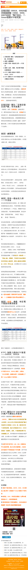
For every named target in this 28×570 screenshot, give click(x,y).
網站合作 (19, 559)
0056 (8, 29)
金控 (9, 302)
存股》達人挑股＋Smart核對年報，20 (13, 542)
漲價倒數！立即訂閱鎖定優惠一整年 (7, 532)
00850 (12, 29)
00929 (14, 30)
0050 (2, 29)
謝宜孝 (10, 30)
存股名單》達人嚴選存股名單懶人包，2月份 (15, 545)
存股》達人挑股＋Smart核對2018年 (13, 550)
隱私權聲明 (8, 561)
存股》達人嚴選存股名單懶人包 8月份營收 (15, 555)
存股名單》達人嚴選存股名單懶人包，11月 (15, 547)
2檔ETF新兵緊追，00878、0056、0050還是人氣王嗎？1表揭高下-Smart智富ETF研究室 (14, 490)
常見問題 (17, 561)
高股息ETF (20, 29)
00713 (2, 30)
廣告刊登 (15, 559)
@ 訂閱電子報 (6, 537)
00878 (16, 29)
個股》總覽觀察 (9, 61)
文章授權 (13, 561)
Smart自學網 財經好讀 (9, 2)
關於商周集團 (10, 559)
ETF (5, 29)
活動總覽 (21, 561)
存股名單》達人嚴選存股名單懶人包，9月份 (15, 552)
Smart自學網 (3, 2)
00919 (6, 30)
